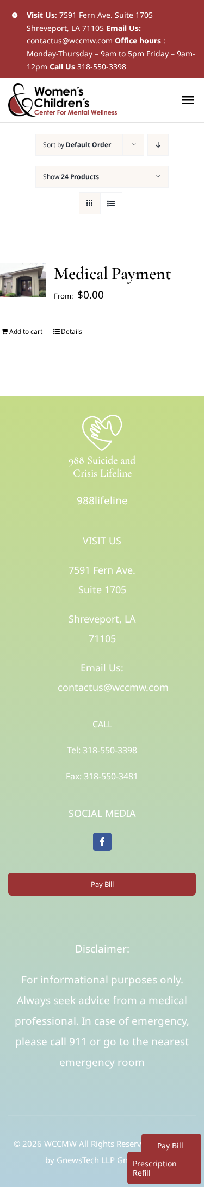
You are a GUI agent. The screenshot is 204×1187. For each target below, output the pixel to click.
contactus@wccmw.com (70, 40)
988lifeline (102, 500)
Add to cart (25, 331)
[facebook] (102, 842)
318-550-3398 (101, 66)
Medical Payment (112, 273)
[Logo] (102, 417)
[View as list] (111, 203)
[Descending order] (158, 145)
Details (71, 331)
